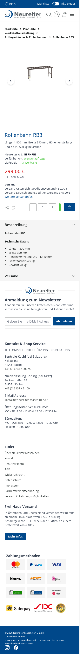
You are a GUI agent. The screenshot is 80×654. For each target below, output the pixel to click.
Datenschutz (13, 480)
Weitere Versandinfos (19, 196)
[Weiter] (69, 81)
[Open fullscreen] (40, 76)
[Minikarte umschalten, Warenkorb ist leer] (65, 14)
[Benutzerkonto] (57, 14)
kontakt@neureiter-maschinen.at (26, 400)
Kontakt (10, 458)
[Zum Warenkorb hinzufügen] (69, 207)
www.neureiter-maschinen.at (20, 640)
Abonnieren (64, 321)
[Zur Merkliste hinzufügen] (13, 207)
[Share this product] (7, 207)
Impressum (12, 485)
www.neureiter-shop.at (52, 640)
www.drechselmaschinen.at (19, 643)
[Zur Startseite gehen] (23, 14)
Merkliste (43, 3)
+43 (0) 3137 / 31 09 (17, 388)
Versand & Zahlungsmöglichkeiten (27, 496)
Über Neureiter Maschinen (22, 453)
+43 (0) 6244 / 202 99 (18, 369)
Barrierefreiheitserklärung (22, 491)
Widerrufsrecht (14, 474)
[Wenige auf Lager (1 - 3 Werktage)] (60, 207)
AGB (7, 469)
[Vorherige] (11, 81)
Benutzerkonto (14, 464)
